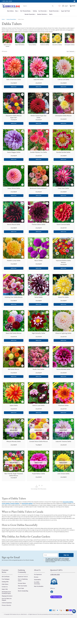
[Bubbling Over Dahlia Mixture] (13, 284)
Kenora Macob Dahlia (13, 224)
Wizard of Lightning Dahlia (63, 333)
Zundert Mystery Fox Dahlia (38, 152)
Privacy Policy (62, 614)
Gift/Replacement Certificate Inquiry (6, 592)
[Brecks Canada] (11, 6)
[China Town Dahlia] (63, 176)
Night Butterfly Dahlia (38, 333)
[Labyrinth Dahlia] (38, 67)
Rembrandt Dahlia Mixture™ (38, 188)
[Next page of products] (42, 485)
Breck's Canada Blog (23, 591)
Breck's (25, 614)
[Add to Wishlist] (22, 76)
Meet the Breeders (38, 586)
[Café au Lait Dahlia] (63, 67)
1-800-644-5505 (7, 1)
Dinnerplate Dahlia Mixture (63, 115)
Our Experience (38, 574)
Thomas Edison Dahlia (38, 224)
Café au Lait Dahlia (63, 79)
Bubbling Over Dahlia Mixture (13, 297)
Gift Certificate (5, 576)
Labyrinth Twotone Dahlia (63, 441)
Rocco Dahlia (38, 260)
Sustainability (37, 579)
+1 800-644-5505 (55, 574)
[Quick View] (22, 58)
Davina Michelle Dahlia (63, 369)
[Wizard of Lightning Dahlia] (63, 320)
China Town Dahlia (63, 188)
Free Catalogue (5, 579)
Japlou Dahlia (14, 405)
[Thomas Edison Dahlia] (38, 212)
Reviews (36, 577)
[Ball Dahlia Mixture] (13, 356)
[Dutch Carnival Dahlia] (63, 212)
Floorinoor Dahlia (63, 405)
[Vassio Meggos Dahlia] (13, 139)
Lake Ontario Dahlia (63, 473)
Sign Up (66, 555)
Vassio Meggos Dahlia (13, 152)
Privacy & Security (6, 605)
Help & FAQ (5, 589)
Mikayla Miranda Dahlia (14, 441)
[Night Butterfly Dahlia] (38, 320)
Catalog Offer (5, 581)
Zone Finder (21, 588)
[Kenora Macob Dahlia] (13, 212)
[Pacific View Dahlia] (38, 356)
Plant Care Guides (22, 586)
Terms (68, 614)
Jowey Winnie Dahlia (13, 188)
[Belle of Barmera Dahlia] (13, 67)
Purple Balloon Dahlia (38, 473)
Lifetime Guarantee (7, 602)
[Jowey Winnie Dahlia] (13, 176)
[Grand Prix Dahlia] (63, 284)
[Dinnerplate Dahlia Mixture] (63, 103)
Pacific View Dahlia (38, 369)
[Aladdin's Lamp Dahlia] (13, 248)
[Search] (52, 5)
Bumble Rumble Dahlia (63, 152)
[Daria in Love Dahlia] (38, 393)
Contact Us (5, 586)
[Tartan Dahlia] (38, 284)
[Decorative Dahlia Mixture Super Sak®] (13, 103)
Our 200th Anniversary (37, 583)
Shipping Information (7, 596)
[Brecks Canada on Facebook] (74, 2)
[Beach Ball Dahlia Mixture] (13, 320)
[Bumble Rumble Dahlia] (63, 139)
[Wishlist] (59, 5)
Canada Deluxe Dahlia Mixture (38, 441)
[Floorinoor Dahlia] (63, 393)
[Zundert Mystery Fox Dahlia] (38, 139)
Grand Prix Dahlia (63, 297)
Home (3, 19)
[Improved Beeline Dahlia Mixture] (63, 248)
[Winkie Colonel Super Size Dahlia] (38, 103)
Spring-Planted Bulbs (11, 19)
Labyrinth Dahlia (38, 79)
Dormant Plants (22, 583)
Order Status (5, 584)
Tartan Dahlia (38, 297)
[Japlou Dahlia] (13, 393)
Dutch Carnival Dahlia (63, 224)
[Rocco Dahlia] (38, 248)
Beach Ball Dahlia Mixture (13, 333)
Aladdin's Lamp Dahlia (13, 260)
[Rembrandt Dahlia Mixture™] (38, 176)
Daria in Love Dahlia (38, 405)
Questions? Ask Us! (23, 576)
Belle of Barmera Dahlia (14, 79)
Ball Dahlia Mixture (13, 369)
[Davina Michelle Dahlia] (63, 356)
